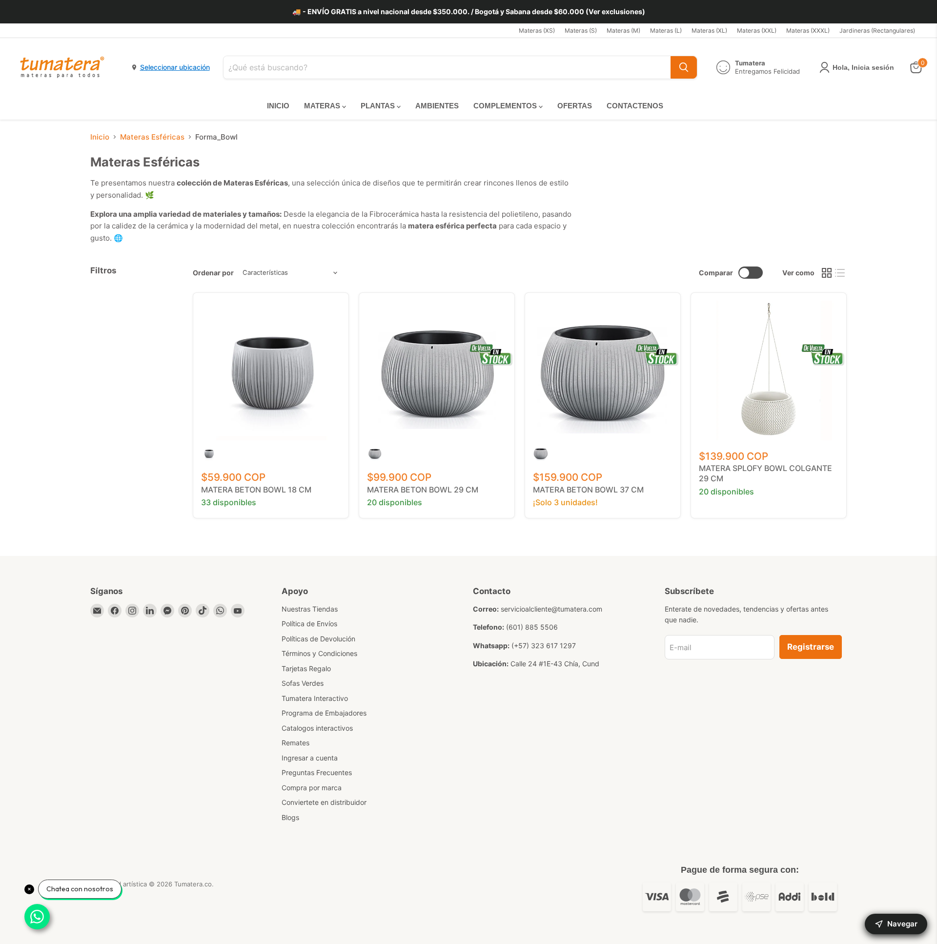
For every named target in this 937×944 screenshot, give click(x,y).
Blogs (290, 817)
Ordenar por (213, 273)
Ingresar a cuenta (310, 758)
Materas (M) (623, 30)
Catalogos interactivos (317, 728)
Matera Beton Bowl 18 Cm (256, 489)
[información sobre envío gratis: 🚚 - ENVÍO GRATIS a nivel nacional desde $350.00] (468, 11)
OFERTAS (574, 106)
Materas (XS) (537, 30)
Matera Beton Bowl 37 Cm (588, 489)
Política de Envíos (309, 623)
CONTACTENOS (635, 106)
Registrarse (810, 647)
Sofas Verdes (303, 683)
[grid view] (827, 273)
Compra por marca (312, 787)
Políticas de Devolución (318, 639)
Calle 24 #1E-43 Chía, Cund (554, 663)
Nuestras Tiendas (310, 609)
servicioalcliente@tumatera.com (551, 609)
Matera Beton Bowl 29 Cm (422, 489)
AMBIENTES (437, 106)
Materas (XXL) (756, 30)
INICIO (278, 106)
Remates (295, 743)
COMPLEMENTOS (506, 106)
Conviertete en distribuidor (324, 802)
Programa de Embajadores (324, 713)
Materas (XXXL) (808, 30)
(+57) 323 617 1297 (543, 645)
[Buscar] (684, 67)
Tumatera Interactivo (315, 698)
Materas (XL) (709, 30)
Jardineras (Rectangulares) (877, 30)
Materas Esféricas (152, 137)
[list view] (840, 273)
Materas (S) (581, 30)
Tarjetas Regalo (306, 668)
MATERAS (323, 106)
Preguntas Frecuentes (317, 772)
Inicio (99, 137)
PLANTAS (379, 106)
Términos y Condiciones (319, 653)
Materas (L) (666, 30)
